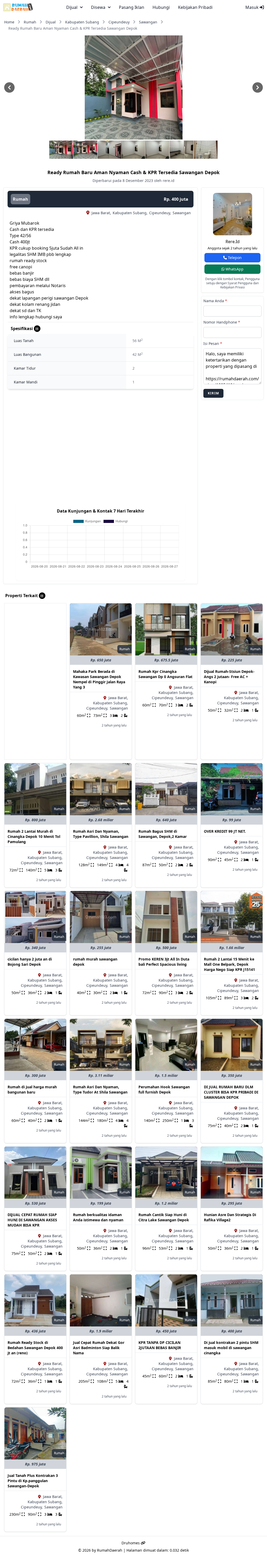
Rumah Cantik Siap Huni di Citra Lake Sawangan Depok (163, 1217)
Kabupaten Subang (82, 22)
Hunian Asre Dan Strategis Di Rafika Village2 (230, 1217)
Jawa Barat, (101, 212)
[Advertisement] (35, 681)
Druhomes (131, 1542)
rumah (20, 199)
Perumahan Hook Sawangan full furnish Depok (164, 1089)
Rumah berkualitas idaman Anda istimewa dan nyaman (98, 1217)
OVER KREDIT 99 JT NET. (225, 831)
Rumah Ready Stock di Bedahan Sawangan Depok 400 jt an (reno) (35, 1347)
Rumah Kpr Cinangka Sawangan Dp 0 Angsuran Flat (165, 674)
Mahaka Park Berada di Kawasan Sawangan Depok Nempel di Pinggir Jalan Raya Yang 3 (99, 679)
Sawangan (148, 22)
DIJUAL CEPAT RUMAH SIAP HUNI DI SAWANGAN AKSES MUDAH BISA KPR (32, 1220)
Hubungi (161, 7)
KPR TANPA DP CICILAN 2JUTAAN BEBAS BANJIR (159, 1345)
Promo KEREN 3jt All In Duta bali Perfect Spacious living (163, 962)
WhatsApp (234, 269)
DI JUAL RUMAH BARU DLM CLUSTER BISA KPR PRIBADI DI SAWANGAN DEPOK (231, 1092)
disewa (98, 7)
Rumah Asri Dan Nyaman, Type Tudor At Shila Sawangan (100, 1089)
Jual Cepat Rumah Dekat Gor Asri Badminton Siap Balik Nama (98, 1347)
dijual (71, 7)
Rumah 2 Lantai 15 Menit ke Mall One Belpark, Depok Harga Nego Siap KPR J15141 (229, 964)
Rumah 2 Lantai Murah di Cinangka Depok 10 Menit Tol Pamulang (34, 836)
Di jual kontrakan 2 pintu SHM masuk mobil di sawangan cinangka (231, 1347)
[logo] (18, 7)
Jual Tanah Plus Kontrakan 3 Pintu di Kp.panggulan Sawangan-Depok (33, 1480)
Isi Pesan (212, 343)
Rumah (30, 22)
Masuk (252, 7)
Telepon (234, 257)
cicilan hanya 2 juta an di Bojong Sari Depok (30, 962)
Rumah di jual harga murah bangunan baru (32, 1089)
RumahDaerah (109, 1550)
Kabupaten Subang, (130, 212)
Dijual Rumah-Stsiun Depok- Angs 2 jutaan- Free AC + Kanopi (229, 676)
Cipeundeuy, (160, 212)
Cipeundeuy (119, 22)
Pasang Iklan (131, 7)
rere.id (233, 241)
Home (9, 22)
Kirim (213, 393)
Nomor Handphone (221, 322)
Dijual (51, 22)
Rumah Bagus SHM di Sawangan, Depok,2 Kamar (162, 834)
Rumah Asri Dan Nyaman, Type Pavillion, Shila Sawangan (100, 834)
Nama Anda (215, 300)
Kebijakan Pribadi (195, 7)
